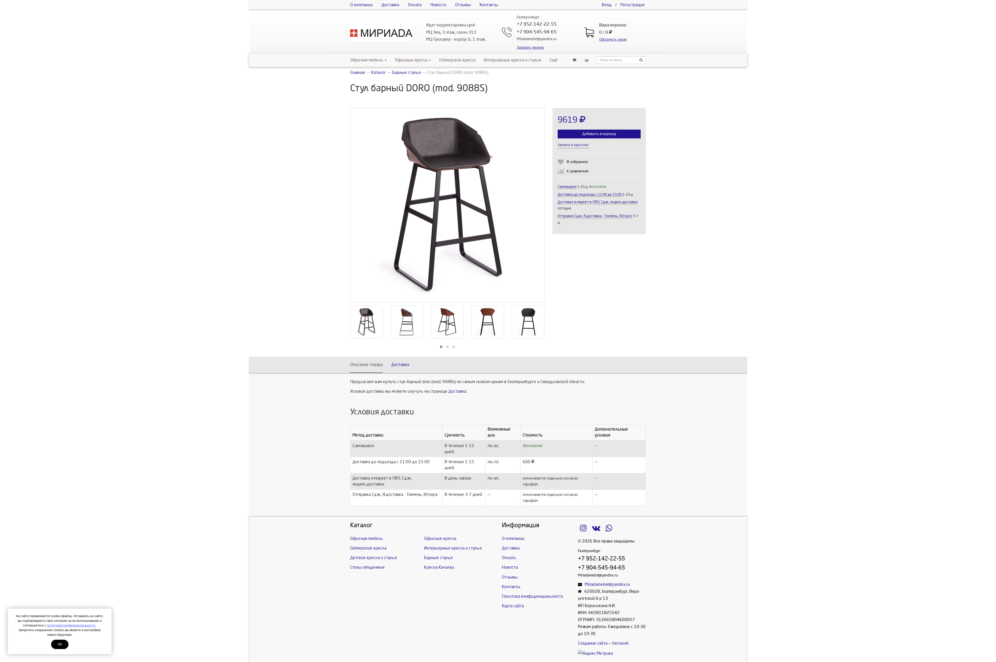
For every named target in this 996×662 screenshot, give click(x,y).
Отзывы (463, 5)
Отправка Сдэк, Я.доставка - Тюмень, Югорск (595, 216)
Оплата (414, 5)
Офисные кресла (411, 60)
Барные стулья (438, 557)
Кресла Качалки (439, 567)
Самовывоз (567, 187)
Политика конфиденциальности (532, 596)
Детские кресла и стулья (373, 557)
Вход (607, 5)
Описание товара (366, 364)
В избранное (577, 162)
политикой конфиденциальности (71, 625)
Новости (438, 5)
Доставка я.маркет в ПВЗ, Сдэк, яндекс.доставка (598, 202)
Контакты (489, 5)
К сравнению (578, 171)
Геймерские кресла (457, 60)
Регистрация (632, 5)
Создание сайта (592, 643)
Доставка (390, 5)
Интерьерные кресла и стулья (512, 60)
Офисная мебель (366, 60)
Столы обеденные (367, 567)
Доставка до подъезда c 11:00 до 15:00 (590, 194)
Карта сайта (513, 606)
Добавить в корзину (599, 134)
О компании (361, 5)
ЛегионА (620, 643)
